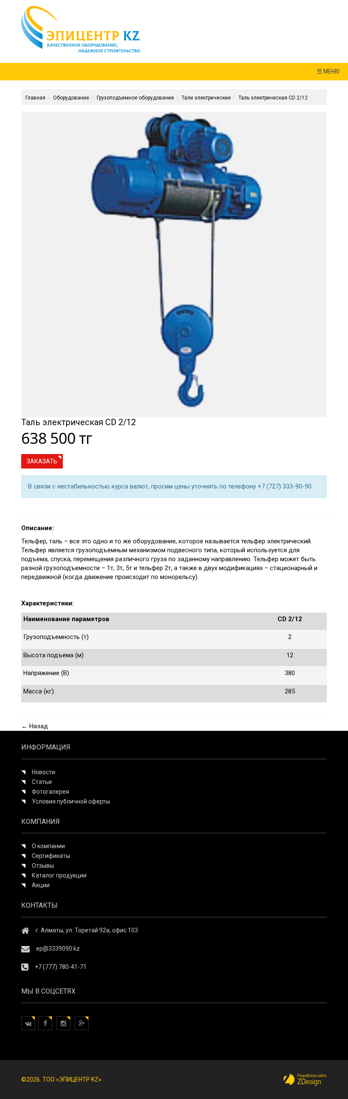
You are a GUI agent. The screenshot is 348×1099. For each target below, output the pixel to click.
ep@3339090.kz (58, 948)
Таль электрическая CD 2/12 (273, 98)
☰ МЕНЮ (328, 71)
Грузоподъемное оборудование (135, 98)
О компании (48, 846)
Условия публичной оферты (71, 801)
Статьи (42, 781)
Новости (43, 772)
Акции (41, 885)
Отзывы (43, 865)
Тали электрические (206, 98)
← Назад (34, 726)
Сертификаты (51, 855)
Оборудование (71, 98)
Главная (35, 98)
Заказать (42, 461)
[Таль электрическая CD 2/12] (174, 264)
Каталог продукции (59, 875)
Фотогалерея (50, 791)
